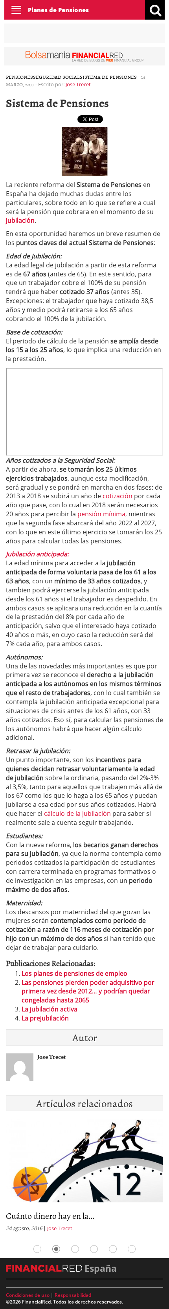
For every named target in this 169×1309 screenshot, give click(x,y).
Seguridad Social (56, 77)
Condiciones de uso (28, 1295)
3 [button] (75, 1249)
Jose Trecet (78, 84)
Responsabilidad (73, 1295)
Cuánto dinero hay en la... (50, 1215)
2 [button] (56, 1249)
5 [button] (113, 1249)
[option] (84, 1177)
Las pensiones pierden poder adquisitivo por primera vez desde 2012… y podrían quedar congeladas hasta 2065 (88, 991)
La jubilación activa (49, 1009)
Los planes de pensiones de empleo (74, 973)
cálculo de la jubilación (77, 813)
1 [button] (37, 1249)
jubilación (20, 220)
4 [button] (94, 1249)
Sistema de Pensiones (108, 77)
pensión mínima (101, 514)
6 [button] (132, 1249)
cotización (117, 496)
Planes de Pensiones (58, 10)
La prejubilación (45, 1018)
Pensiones (19, 77)
